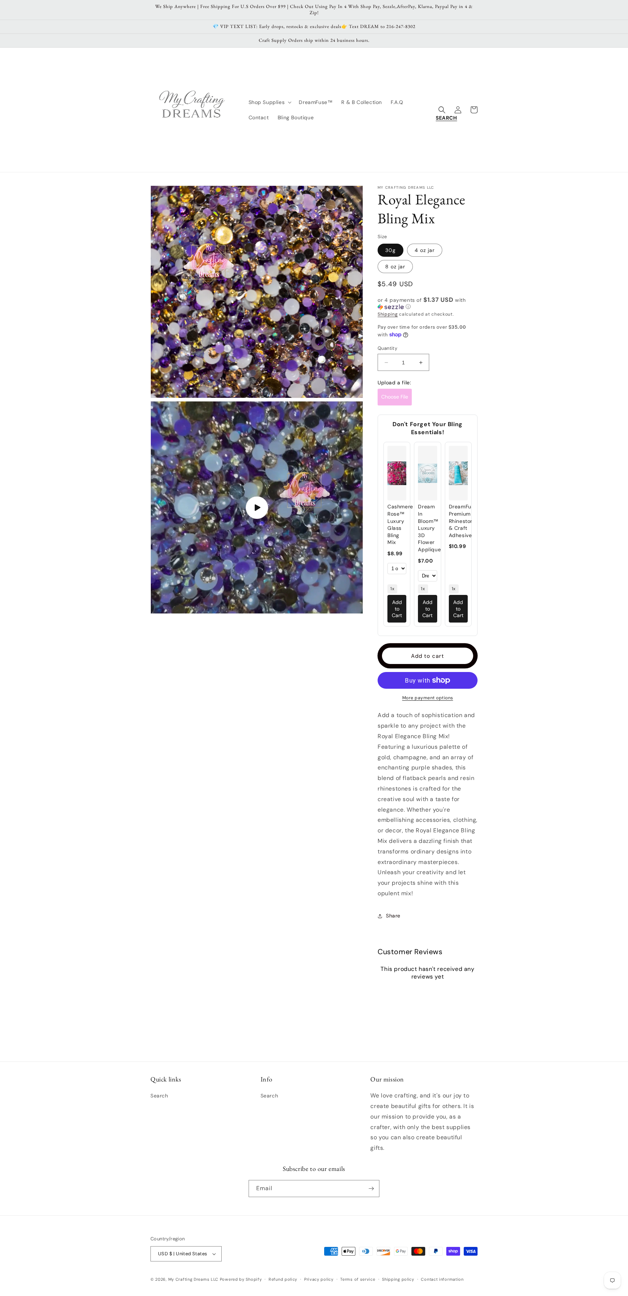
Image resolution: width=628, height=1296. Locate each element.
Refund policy (283, 1279)
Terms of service (357, 1279)
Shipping (388, 314)
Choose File (394, 396)
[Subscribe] (371, 1188)
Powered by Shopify (241, 1279)
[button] (269, 102)
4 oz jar (425, 250)
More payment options (427, 698)
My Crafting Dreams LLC (193, 1279)
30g (390, 250)
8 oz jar (395, 266)
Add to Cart (397, 609)
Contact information (442, 1279)
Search (159, 1095)
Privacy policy (319, 1279)
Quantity (387, 348)
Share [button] (393, 915)
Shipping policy (398, 1279)
